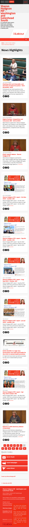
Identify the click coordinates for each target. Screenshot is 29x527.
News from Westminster (7, 44)
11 (13, 448)
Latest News (10, 468)
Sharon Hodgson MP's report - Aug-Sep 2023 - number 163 (13, 280)
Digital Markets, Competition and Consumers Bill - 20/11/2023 (13, 120)
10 (9, 448)
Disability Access (7, 521)
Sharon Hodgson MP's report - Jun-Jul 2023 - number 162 (14, 321)
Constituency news (10, 43)
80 (24, 448)
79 (20, 448)
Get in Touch (10, 457)
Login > (26, 2)
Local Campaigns (11, 462)
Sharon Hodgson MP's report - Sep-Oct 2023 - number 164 (14, 239)
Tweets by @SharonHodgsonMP (8, 476)
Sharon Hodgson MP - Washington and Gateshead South (8, 13)
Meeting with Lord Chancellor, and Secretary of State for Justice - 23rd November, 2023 (14, 85)
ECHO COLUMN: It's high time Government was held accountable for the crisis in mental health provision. (14, 352)
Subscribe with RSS (7, 483)
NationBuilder (9, 519)
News (2, 43)
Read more (5, 129)
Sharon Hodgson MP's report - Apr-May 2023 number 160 (13, 392)
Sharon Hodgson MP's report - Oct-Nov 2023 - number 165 (14, 198)
